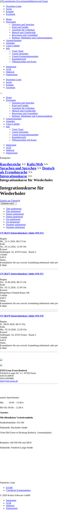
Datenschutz (12, 74)
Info (8, 48)
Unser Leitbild (12, 45)
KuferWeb (35, 164)
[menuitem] (32, 6)
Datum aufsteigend (15, 214)
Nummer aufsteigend (16, 224)
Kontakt (10, 11)
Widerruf (10, 72)
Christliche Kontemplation (18, 490)
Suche (9, 9)
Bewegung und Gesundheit (25, 35)
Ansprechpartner (14, 40)
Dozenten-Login (13, 6)
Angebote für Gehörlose (23, 30)
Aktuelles (10, 43)
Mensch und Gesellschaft (24, 32)
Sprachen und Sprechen (23, 24)
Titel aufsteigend (13, 208)
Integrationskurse (13, 176)
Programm (11, 22)
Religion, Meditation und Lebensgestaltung (32, 38)
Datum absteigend (14, 216)
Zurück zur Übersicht (10, 200)
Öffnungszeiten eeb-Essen (24, 61)
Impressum (11, 66)
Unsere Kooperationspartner (25, 56)
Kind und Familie (20, 27)
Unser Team (17, 51)
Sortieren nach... (8, 203)
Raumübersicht (19, 59)
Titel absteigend (13, 211)
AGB (8, 69)
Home (9, 19)
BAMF (9, 487)
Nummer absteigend (15, 227)
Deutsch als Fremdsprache (27, 170)
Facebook (10, 14)
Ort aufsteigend (13, 219)
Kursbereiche (10, 164)
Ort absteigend (13, 222)
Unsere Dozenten (20, 53)
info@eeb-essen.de (9, 381)
